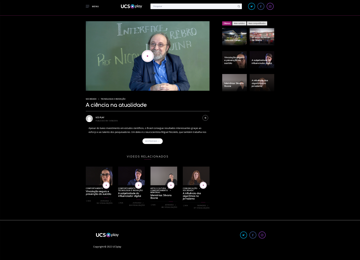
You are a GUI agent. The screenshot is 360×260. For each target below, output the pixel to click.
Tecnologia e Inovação (113, 99)
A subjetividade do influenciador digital (129, 194)
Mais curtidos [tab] (239, 23)
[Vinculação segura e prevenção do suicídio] (106, 185)
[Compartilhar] (205, 117)
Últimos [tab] (227, 23)
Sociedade (91, 99)
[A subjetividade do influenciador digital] (138, 185)
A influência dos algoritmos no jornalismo (192, 196)
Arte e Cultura (158, 188)
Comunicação (190, 188)
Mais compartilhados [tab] (257, 23)
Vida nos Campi (232, 40)
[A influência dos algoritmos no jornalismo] (203, 185)
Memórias (155, 192)
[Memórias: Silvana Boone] (170, 185)
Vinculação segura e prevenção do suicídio (98, 192)
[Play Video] (148, 56)
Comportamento (94, 188)
